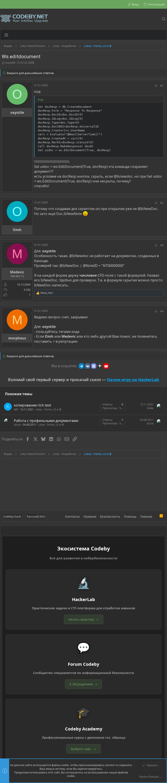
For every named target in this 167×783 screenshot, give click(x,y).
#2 (162, 203)
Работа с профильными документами (46, 420)
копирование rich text (32, 405)
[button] (6, 35)
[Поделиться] (156, 86)
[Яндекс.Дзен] (99, 365)
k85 (16, 409)
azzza (17, 424)
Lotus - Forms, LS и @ (49, 409)
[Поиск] (163, 19)
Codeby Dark (12, 517)
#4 (162, 311)
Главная (146, 517)
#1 (162, 86)
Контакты (72, 517)
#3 (162, 245)
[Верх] (156, 516)
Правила (90, 517)
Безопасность (110, 517)
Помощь (130, 517)
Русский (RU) (36, 517)
